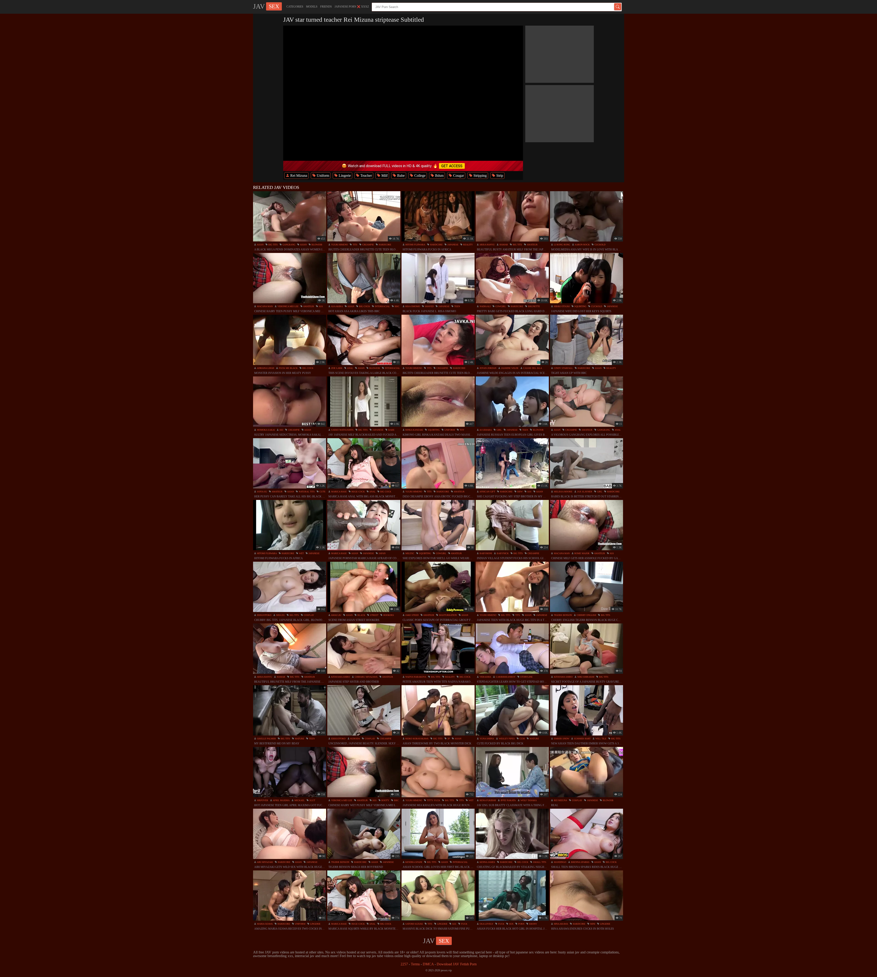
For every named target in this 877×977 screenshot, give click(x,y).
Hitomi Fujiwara (415, 244)
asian (260, 244)
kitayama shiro (340, 677)
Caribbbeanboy (505, 677)
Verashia (485, 677)
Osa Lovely (486, 924)
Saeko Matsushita (342, 430)
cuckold (599, 244)
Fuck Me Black (288, 368)
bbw (520, 491)
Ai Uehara (485, 430)
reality (467, 244)
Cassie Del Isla (532, 368)
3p (448, 738)
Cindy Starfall (563, 368)
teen (457, 306)
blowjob (316, 244)
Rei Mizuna (560, 800)
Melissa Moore (562, 491)
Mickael (299, 800)
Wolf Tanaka (528, 800)
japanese (452, 244)
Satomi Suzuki (414, 924)
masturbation (447, 615)
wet (301, 553)
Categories (294, 6)
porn (521, 924)
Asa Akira (336, 306)
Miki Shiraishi (585, 677)
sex (510, 924)
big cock (364, 306)
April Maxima (281, 800)
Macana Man (264, 306)
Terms (415, 964)
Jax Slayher (584, 491)
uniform (449, 430)
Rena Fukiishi (487, 800)
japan (382, 553)
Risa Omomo (412, 306)
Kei (281, 430)
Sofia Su (261, 491)
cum (522, 738)
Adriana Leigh (265, 368)
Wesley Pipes (506, 738)
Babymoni (485, 553)
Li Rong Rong (561, 244)
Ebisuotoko (263, 615)
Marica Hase (338, 491)
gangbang (288, 244)
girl (499, 430)
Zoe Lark (336, 368)
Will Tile (600, 738)
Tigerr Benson (562, 615)
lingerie (314, 924)
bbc (396, 306)
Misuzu (280, 615)
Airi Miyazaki (264, 862)
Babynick (502, 553)
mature (299, 738)
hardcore (384, 244)
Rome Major (581, 553)
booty (385, 800)
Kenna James (487, 862)
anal (349, 368)
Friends (326, 6)
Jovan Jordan (487, 368)
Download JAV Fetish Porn (457, 964)
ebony (532, 924)
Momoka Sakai (265, 430)
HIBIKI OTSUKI (561, 306)
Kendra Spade (413, 862)
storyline (526, 677)
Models (311, 6)
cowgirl (500, 306)
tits (354, 244)
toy (461, 430)
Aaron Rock (582, 244)
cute (322, 491)
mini (592, 924)
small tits (539, 862)
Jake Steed (412, 615)
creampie (368, 244)
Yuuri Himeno (339, 244)
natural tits (306, 491)
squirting (580, 306)
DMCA (428, 964)
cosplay (308, 615)
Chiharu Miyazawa (366, 677)
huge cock (358, 491)
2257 (404, 964)
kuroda (355, 738)
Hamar (503, 244)
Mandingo (559, 862)
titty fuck (433, 800)
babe (391, 430)
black (361, 615)
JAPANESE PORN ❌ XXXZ (352, 6)
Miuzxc (409, 553)
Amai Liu (335, 615)
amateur (532, 244)
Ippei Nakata (508, 800)
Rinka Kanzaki (414, 430)
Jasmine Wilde (509, 368)
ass (320, 306)
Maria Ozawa (264, 924)
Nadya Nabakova (415, 677)
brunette (533, 306)
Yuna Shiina (486, 738)
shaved (429, 306)
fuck (463, 924)
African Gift (487, 491)
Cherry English (586, 615)
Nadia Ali (485, 306)
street (373, 615)
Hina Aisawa (560, 924)
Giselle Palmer (266, 738)
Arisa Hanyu (487, 244)
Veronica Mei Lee (287, 306)
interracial (382, 306)
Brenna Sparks (579, 862)
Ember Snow (561, 738)
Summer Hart (582, 738)
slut (312, 800)
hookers (388, 615)
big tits (273, 244)
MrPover (262, 800)
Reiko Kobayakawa (416, 738)
